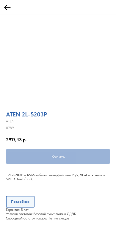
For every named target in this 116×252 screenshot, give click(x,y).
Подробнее (20, 201)
